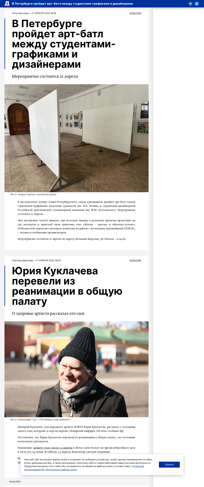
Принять (169, 464)
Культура (135, 13)
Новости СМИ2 (14, 481)
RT (121, 431)
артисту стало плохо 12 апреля (53, 448)
